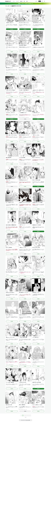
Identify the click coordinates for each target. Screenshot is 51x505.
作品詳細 (12, 186)
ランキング (17, 1)
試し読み (12, 51)
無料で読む (38, 186)
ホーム (14, 1)
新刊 (24, 1)
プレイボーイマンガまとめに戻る (25, 420)
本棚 (26, 1)
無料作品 (21, 1)
